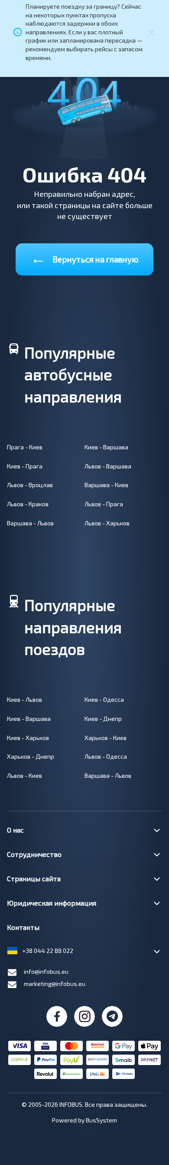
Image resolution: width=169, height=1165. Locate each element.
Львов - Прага (103, 504)
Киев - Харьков (28, 737)
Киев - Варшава (106, 447)
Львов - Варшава (107, 466)
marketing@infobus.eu (54, 983)
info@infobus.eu (46, 971)
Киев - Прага (24, 466)
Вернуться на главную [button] (84, 257)
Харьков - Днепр (30, 756)
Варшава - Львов (30, 523)
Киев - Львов (24, 699)
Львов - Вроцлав (30, 484)
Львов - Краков (28, 504)
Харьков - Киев (105, 737)
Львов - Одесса (105, 756)
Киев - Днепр (103, 718)
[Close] (151, 32)
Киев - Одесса (104, 699)
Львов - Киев (24, 775)
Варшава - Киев (106, 484)
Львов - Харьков (107, 523)
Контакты (23, 927)
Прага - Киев (24, 447)
